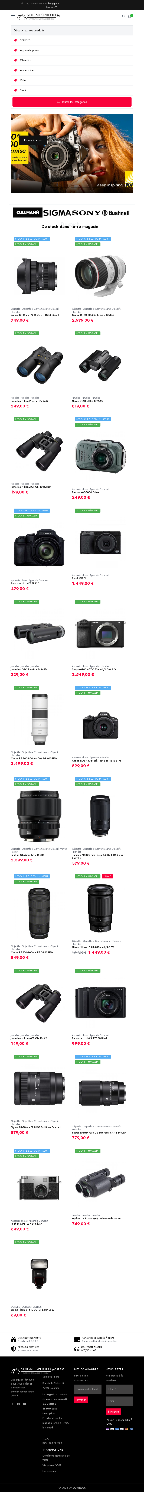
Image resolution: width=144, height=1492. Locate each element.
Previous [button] (111, 181)
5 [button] (93, 188)
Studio (23, 90)
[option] (72, 153)
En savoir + (30, 140)
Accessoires (27, 70)
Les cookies (49, 1471)
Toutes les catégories (74, 102)
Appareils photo (29, 50)
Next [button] (121, 181)
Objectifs (25, 60)
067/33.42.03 (88, 1350)
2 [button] (61, 188)
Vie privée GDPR (51, 1465)
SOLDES (25, 40)
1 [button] (51, 188)
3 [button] (72, 188)
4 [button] (82, 188)
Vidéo (23, 80)
